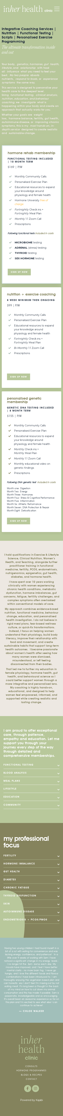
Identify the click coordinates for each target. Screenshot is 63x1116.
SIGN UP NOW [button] (18, 377)
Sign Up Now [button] (19, 272)
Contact (31, 1079)
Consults (31, 1066)
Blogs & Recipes (31, 1074)
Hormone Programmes (31, 1070)
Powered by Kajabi (31, 1100)
